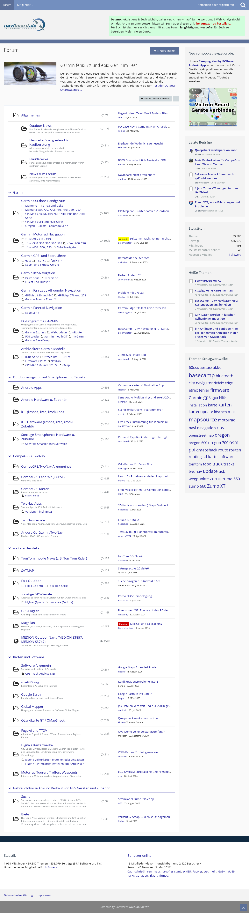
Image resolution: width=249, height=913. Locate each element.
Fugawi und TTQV (34, 730)
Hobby (121, 296)
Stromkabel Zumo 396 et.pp (136, 799)
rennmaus (154, 871)
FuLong (197, 871)
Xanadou (142, 875)
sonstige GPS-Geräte (36, 594)
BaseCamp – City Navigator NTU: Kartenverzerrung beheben (157, 328)
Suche (25, 796)
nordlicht (122, 710)
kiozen (121, 389)
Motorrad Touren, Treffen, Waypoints (49, 772)
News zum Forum (42, 174)
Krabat (121, 821)
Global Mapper (32, 706)
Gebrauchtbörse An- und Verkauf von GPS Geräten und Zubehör (61, 788)
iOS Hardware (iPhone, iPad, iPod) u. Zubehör (48, 424)
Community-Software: (124, 907)
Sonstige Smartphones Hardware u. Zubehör (48, 436)
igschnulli (210, 871)
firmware (219, 390)
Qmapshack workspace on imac (138, 718)
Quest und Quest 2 (37, 282)
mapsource (203, 419)
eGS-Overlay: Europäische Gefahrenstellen (146, 772)
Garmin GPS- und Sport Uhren (43, 255)
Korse (121, 164)
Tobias (121, 130)
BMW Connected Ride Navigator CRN (142, 160)
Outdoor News (40, 125)
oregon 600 (198, 442)
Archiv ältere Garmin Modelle (43, 348)
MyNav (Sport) (34, 602)
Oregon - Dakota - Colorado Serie (46, 226)
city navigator (201, 382)
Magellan (28, 622)
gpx (215, 397)
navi (192, 427)
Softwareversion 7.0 (208, 280)
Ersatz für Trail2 (128, 520)
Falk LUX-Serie (34, 586)
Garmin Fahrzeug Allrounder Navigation (51, 290)
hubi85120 (123, 426)
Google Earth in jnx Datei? (135, 694)
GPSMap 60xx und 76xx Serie (44, 222)
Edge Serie (32, 313)
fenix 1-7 (56, 260)
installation (198, 405)
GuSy (221, 871)
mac (232, 411)
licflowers (235, 254)
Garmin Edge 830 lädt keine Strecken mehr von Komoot (154, 308)
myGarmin (79, 336)
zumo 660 (197, 486)
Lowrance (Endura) (61, 602)
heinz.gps (123, 468)
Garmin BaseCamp (37, 340)
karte (212, 405)
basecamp (202, 375)
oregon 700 (218, 442)
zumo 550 (231, 478)
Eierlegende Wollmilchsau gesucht (140, 143)
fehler (204, 390)
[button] (176, 98)
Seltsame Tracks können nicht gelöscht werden (160, 238)
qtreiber (122, 179)
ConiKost (122, 401)
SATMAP (27, 570)
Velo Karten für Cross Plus (135, 464)
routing (195, 456)
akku (217, 367)
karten (225, 405)
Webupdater (59, 332)
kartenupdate (201, 411)
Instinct (41, 260)
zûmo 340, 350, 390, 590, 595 (43, 243)
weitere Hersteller (27, 548)
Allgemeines (30, 115)
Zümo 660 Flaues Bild (132, 355)
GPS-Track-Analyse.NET (40, 673)
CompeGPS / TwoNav (29, 456)
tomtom (195, 464)
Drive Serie (32, 278)
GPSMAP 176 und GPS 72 (41, 365)
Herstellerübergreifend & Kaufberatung (48, 142)
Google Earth (31, 694)
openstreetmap (201, 435)
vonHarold (123, 279)
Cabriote (122, 215)
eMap (66, 365)
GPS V (66, 357)
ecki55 (187, 871)
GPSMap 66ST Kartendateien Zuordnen (143, 211)
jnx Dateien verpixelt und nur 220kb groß (145, 706)
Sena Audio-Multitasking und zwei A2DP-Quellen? (150, 397)
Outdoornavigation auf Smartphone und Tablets (49, 377)
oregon (222, 435)
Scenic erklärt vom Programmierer (140, 410)
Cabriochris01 (136, 871)
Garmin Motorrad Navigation (43, 234)
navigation (206, 427)
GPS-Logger (30, 611)
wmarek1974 (124, 536)
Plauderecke (38, 159)
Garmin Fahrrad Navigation (41, 307)
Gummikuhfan (125, 628)
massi (121, 413)
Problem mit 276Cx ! (131, 292)
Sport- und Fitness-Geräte (42, 264)
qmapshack (206, 450)
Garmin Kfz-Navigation (38, 273)
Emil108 (122, 147)
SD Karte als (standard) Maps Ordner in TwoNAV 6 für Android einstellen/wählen (171, 505)
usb (222, 471)
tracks (229, 464)
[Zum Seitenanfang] (243, 907)
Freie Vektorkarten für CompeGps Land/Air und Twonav (154, 490)
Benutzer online (139, 855)
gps (207, 397)
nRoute (77, 332)
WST (120, 803)
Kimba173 (123, 600)
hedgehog (123, 509)
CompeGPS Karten (35, 488)
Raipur (121, 698)
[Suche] (243, 5)
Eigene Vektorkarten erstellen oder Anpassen (54, 759)
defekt (219, 383)
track (217, 464)
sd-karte (210, 456)
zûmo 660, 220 (76, 243)
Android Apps (31, 387)
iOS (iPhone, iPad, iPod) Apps (42, 412)
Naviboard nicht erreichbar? (136, 175)
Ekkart (28, 495)
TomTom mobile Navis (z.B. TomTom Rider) (54, 558)
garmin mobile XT (56, 336)
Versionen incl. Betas (39, 511)
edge (229, 383)
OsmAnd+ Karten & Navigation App (141, 385)
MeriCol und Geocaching (146, 624)
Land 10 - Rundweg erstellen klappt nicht (145, 476)
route (223, 450)
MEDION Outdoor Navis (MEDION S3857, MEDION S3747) (52, 639)
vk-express (200, 210)
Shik (120, 117)
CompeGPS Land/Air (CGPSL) (43, 477)
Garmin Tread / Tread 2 (40, 299)
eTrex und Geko (53, 205)
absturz (206, 367)
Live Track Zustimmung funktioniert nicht (145, 422)
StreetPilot (50, 357)
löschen (220, 411)
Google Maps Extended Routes (138, 667)
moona (121, 480)
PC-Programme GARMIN (39, 321)
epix (28, 260)
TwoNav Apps (31, 503)
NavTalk (56, 361)
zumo (215, 478)
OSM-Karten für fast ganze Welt (139, 752)
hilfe (222, 397)
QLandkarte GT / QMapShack (43, 720)
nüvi (221, 427)
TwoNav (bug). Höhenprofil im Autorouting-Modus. (151, 532)
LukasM (122, 756)
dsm (120, 776)
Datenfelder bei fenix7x (133, 258)
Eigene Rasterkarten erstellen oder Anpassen (54, 764)
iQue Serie (32, 357)
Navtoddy (123, 614)
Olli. (197, 196)
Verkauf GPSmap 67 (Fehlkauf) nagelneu (144, 817)
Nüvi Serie (51, 278)
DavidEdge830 (125, 312)
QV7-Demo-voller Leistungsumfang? (141, 731)
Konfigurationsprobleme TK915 (138, 681)
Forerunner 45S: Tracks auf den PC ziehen (145, 610)
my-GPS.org (30, 682)
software (226, 456)
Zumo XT (216, 486)
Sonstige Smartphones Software (46, 444)
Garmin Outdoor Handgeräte (43, 200)
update (210, 471)
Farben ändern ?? (129, 275)
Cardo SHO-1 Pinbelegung (135, 596)
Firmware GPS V (35, 361)
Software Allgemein (36, 665)
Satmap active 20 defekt (133, 568)
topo (207, 464)
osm (233, 442)
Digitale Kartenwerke (37, 745)
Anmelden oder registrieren (216, 5)
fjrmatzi (164, 875)
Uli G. (121, 494)
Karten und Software (28, 657)
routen (235, 450)
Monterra (31, 205)
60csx (194, 367)
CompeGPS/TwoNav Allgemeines (46, 466)
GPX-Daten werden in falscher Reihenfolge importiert (215, 317)
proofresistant (125, 242)
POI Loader (32, 336)
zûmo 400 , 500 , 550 (38, 247)
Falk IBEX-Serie (58, 586)
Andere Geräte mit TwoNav (42, 532)
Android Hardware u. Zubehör (44, 399)
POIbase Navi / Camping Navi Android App (146, 126)
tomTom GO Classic (130, 556)
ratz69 (230, 871)
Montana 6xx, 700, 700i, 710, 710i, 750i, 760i (53, 210)
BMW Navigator (67, 247)
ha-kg (36, 495)
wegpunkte (199, 478)
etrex (193, 390)
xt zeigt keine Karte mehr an (214, 290)
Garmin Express (35, 332)
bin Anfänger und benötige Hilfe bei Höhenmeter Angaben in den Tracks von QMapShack (216, 332)
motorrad (226, 420)
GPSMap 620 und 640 (39, 295)
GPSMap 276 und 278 (72, 295)
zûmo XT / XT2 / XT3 (38, 239)
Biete (25, 814)
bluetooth (224, 375)
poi (192, 450)
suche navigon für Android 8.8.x (139, 581)
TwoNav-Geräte (33, 520)
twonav (195, 471)
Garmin (18, 192)
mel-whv (122, 262)
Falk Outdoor (31, 580)
